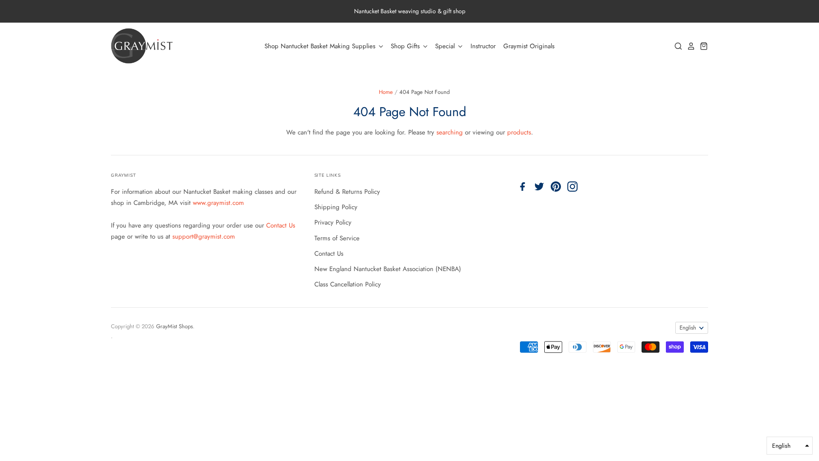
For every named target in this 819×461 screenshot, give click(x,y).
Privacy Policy (332, 222)
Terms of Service (337, 238)
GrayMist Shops (174, 326)
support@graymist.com (203, 236)
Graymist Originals (529, 46)
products (519, 132)
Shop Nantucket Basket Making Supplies (321, 46)
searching (449, 132)
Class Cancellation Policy (347, 284)
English (688, 328)
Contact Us (280, 225)
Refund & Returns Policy (347, 191)
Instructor (483, 46)
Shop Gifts (406, 46)
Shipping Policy (335, 207)
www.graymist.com (218, 202)
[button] (790, 446)
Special (446, 46)
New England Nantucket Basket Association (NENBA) (387, 269)
